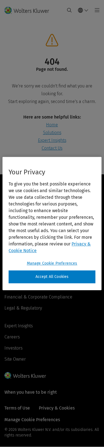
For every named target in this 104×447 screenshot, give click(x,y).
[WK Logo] (25, 375)
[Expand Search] (69, 10)
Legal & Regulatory (23, 308)
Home (52, 124)
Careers (12, 337)
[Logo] (29, 10)
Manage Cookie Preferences (52, 263)
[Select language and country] (83, 10)
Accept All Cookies (52, 276)
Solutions (52, 132)
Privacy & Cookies (57, 408)
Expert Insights (52, 140)
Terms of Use (17, 408)
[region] (51, 223)
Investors (13, 348)
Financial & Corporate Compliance (38, 297)
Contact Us (52, 148)
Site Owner (15, 359)
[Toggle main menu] (96, 10)
